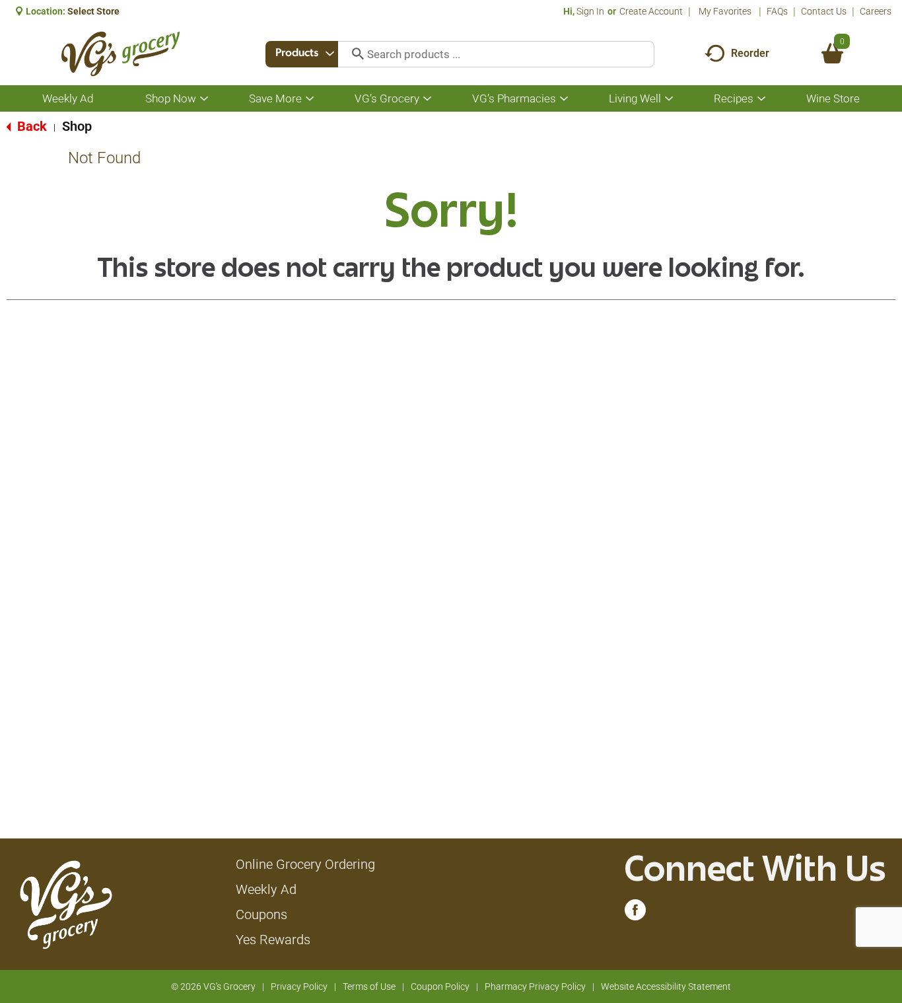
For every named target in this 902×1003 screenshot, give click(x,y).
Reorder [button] (750, 53)
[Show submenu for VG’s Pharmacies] (564, 99)
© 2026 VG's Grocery (213, 986)
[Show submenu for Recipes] (761, 99)
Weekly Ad (266, 889)
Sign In (590, 11)
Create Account (651, 11)
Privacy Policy (299, 986)
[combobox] (301, 54)
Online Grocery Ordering (305, 864)
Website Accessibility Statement (666, 986)
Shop (77, 126)
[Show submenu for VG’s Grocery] (427, 99)
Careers (875, 11)
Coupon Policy (440, 986)
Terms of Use (369, 986)
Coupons (261, 914)
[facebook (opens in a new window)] (635, 913)
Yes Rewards (273, 939)
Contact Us (824, 11)
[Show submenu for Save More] (310, 99)
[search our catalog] (353, 54)
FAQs (777, 11)
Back (30, 126)
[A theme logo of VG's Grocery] (120, 54)
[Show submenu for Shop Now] (204, 99)
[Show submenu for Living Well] (669, 99)
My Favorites (725, 11)
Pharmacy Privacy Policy (535, 986)
